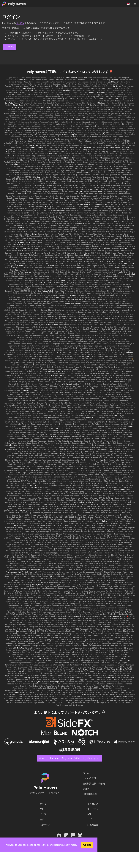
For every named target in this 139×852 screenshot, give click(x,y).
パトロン (20, 23)
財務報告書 (92, 824)
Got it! (87, 844)
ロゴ (89, 819)
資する (43, 803)
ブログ (86, 788)
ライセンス (92, 803)
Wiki (42, 808)
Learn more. (70, 844)
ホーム (86, 772)
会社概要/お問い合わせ (94, 783)
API (89, 814)
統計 (42, 819)
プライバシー (93, 808)
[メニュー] (135, 3)
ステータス (45, 824)
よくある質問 (89, 778)
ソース (43, 814)
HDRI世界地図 (90, 794)
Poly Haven (17, 3)
